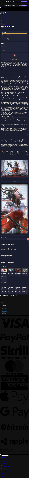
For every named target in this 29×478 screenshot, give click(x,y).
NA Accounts (4, 308)
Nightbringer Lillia (18, 273)
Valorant (3, 465)
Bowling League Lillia (4, 273)
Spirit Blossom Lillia (4, 280)
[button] (3, 476)
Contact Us (3, 302)
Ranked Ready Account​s (6, 466)
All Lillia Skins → (14, 59)
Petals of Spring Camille (5, 291)
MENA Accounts (5, 314)
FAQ (2, 474)
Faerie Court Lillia (11, 273)
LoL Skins (3, 472)
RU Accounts (4, 463)
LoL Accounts (4, 457)
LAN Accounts (5, 311)
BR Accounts (4, 313)
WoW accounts (4, 468)
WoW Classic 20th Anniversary (7, 469)
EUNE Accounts (5, 459)
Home (2, 301)
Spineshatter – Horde (8, 471)
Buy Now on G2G (24, 1)
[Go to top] (0, 454)
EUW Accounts (5, 309)
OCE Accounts (5, 310)
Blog (2, 303)
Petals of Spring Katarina (19, 291)
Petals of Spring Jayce (12, 291)
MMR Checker (3, 473)
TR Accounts (4, 312)
